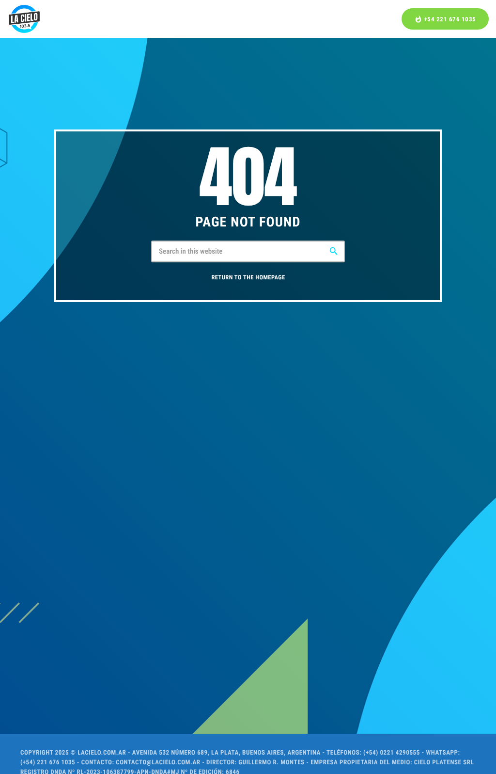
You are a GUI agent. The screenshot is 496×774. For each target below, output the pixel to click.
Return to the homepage (248, 277)
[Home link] (24, 19)
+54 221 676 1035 (445, 19)
